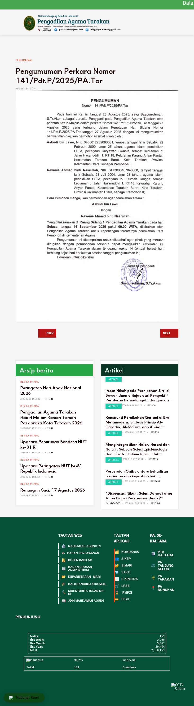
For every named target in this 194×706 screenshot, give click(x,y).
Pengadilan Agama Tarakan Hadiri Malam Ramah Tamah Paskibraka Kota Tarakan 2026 (51, 417)
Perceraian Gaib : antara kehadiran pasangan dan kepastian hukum (137, 473)
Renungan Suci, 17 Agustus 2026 (52, 490)
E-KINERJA (126, 579)
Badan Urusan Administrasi (77, 568)
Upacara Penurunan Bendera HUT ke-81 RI (53, 444)
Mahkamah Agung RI (81, 546)
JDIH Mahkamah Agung (83, 601)
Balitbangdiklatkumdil (84, 584)
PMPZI (123, 593)
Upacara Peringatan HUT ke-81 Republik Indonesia (51, 468)
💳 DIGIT (122, 599)
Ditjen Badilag (77, 560)
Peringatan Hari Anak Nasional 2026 (50, 390)
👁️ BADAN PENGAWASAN (80, 553)
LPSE (122, 586)
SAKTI (123, 572)
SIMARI (123, 565)
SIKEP (123, 559)
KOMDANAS (127, 552)
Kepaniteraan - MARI (81, 577)
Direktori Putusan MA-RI (83, 592)
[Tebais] (79, 22)
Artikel (113, 379)
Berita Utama (29, 382)
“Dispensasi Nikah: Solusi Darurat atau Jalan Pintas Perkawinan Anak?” (139, 495)
